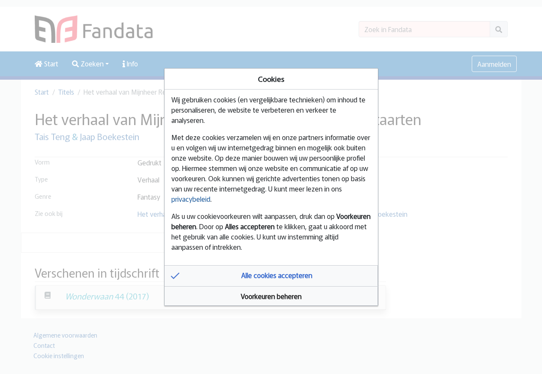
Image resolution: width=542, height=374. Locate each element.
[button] (271, 276)
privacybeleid (190, 199)
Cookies (271, 78)
